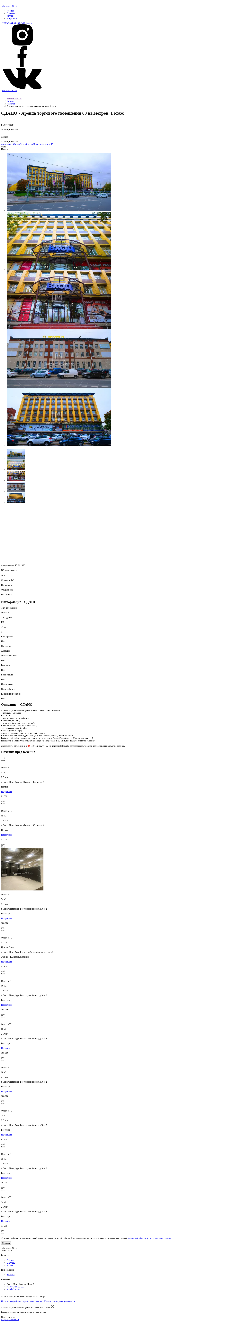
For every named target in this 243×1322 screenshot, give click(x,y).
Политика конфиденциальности (59, 1301)
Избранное (12, 18)
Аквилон (11, 104)
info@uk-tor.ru (25, 23)
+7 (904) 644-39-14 (10, 23)
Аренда (10, 11)
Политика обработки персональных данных (22, 1301)
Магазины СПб (14, 98)
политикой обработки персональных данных (149, 1238)
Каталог (10, 101)
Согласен (6, 1243)
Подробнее (6, 791)
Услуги (10, 16)
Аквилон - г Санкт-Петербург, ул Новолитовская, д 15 (27, 144)
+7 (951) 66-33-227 (15, 1286)
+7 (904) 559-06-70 (10, 1319)
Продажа (11, 13)
